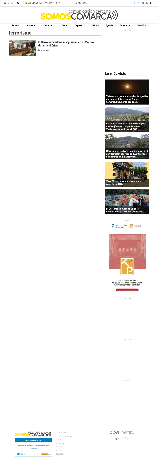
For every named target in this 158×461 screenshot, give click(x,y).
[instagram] (143, 3)
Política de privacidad (64, 436)
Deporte (124, 25)
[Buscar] (18, 3)
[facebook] (135, 3)
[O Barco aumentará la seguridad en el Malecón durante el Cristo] (22, 48)
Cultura (95, 25)
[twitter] (139, 3)
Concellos (48, 25)
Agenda (109, 25)
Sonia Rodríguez (43, 50)
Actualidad (31, 25)
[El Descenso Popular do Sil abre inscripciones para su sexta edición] (127, 201)
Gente (64, 25)
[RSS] (150, 3)
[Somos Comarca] (79, 14)
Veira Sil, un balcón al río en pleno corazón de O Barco (123, 183)
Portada (15, 25)
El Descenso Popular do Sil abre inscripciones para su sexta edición (124, 210)
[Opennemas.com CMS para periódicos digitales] (122, 435)
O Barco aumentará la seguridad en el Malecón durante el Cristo (66, 43)
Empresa (78, 25)
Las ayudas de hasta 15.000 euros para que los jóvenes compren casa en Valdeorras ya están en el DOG (126, 126)
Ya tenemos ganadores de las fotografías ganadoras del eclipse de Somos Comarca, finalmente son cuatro (127, 99)
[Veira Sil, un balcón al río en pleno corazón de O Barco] (127, 174)
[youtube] (146, 3)
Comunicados (61, 454)
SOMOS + (141, 25)
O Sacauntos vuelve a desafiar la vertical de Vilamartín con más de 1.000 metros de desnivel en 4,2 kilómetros (127, 153)
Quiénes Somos (62, 433)
